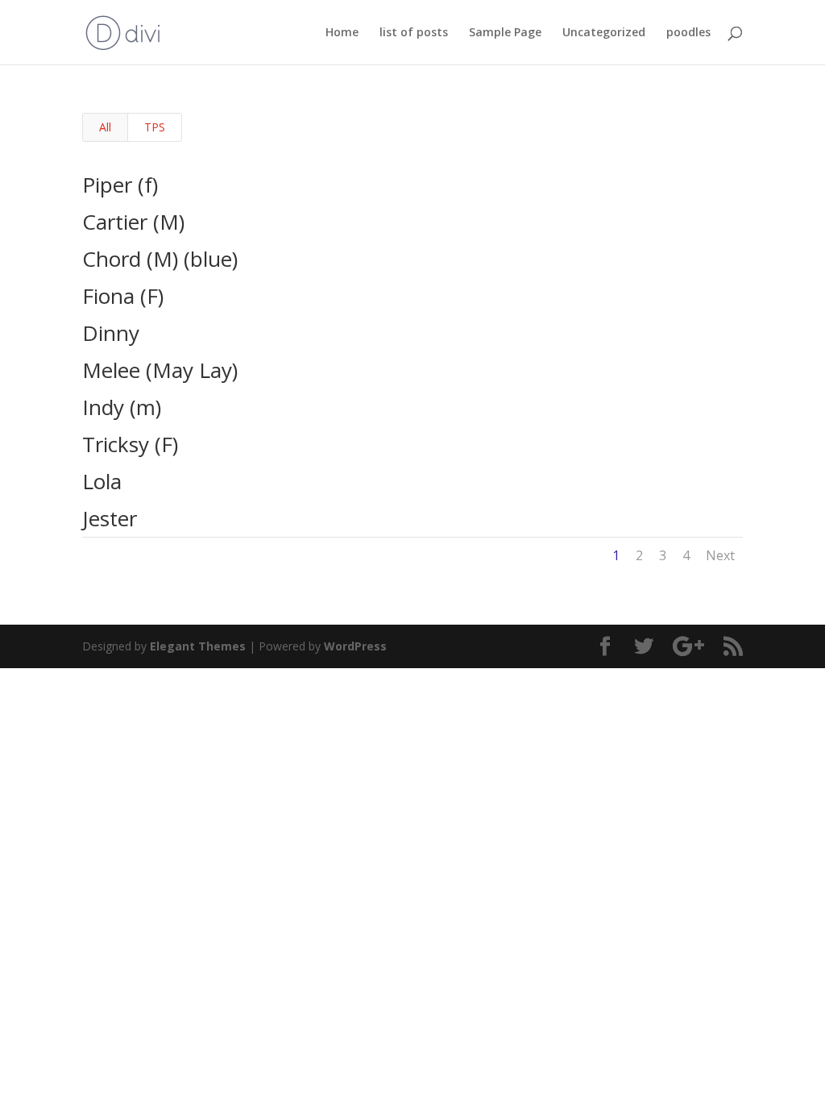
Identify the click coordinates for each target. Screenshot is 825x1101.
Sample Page (505, 33)
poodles (688, 33)
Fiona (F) (123, 295)
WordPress (355, 646)
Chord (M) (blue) (160, 258)
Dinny (110, 332)
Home (342, 33)
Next (720, 555)
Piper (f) (120, 184)
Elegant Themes (198, 646)
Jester (109, 518)
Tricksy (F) (130, 444)
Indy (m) (121, 407)
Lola (102, 481)
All (105, 127)
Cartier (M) (133, 221)
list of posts (413, 33)
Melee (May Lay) (160, 369)
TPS (154, 127)
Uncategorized (603, 33)
